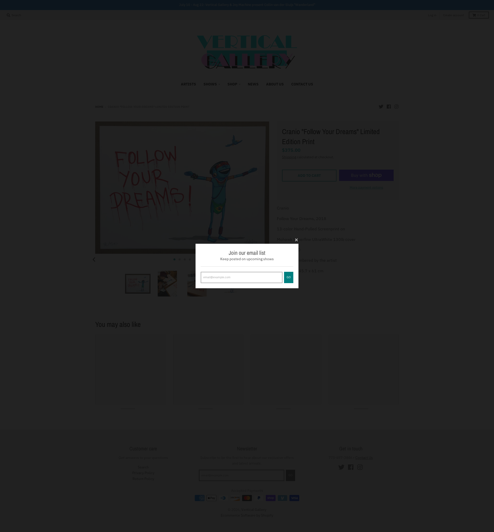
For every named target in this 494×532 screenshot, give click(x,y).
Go (289, 277)
